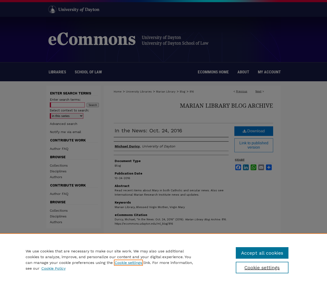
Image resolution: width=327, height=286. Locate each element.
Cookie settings (128, 262)
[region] (163, 259)
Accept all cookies (262, 253)
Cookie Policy (53, 268)
